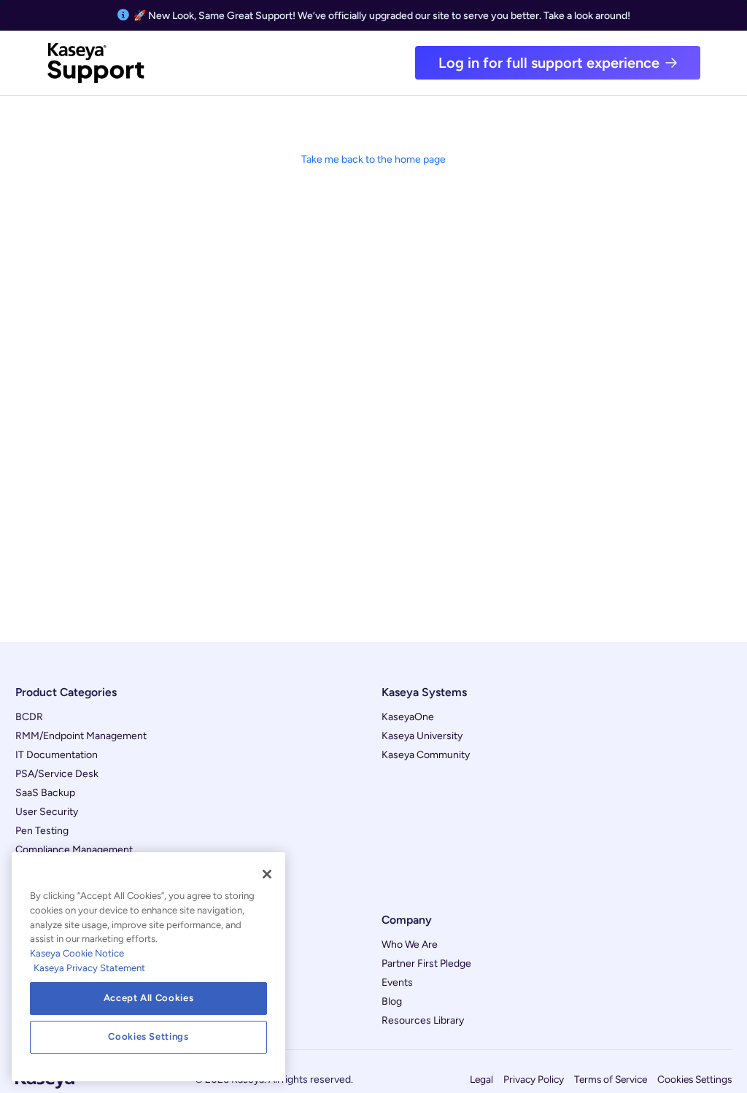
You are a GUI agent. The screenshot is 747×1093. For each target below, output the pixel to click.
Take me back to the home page (373, 159)
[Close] (267, 874)
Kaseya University (422, 736)
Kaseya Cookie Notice (77, 953)
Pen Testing (42, 830)
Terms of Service (610, 1079)
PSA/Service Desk (56, 774)
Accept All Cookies (149, 997)
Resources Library (423, 1020)
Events (397, 982)
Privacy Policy (533, 1079)
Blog (392, 1001)
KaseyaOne (408, 717)
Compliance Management (74, 849)
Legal (481, 1079)
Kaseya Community (426, 755)
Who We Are (410, 944)
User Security (46, 812)
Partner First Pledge (426, 963)
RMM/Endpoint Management (81, 736)
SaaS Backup (45, 793)
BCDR (29, 717)
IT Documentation (56, 755)
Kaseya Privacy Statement (89, 967)
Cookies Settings (694, 1079)
